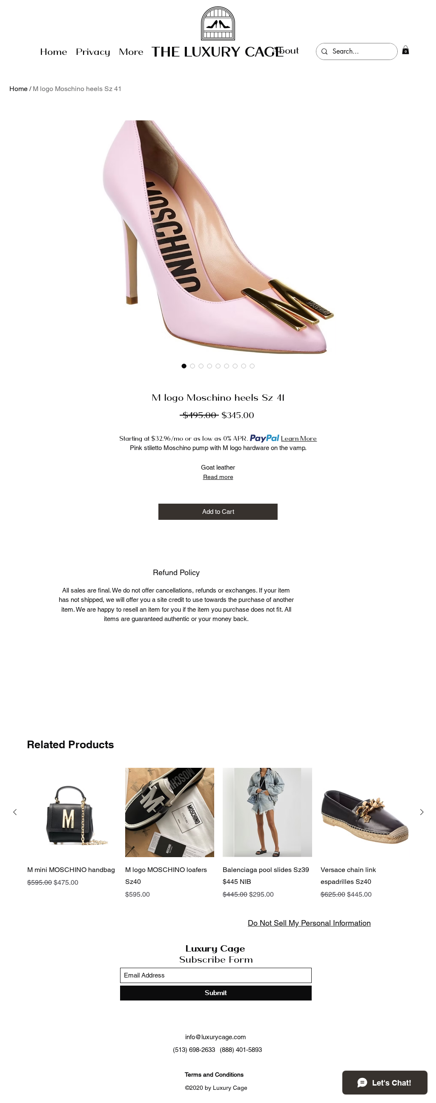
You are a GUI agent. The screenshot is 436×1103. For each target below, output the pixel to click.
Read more (218, 476)
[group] (218, 833)
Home (18, 89)
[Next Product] (422, 812)
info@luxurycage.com (215, 1036)
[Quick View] (72, 812)
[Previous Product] (15, 812)
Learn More (299, 438)
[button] (405, 50)
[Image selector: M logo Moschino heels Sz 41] (184, 366)
